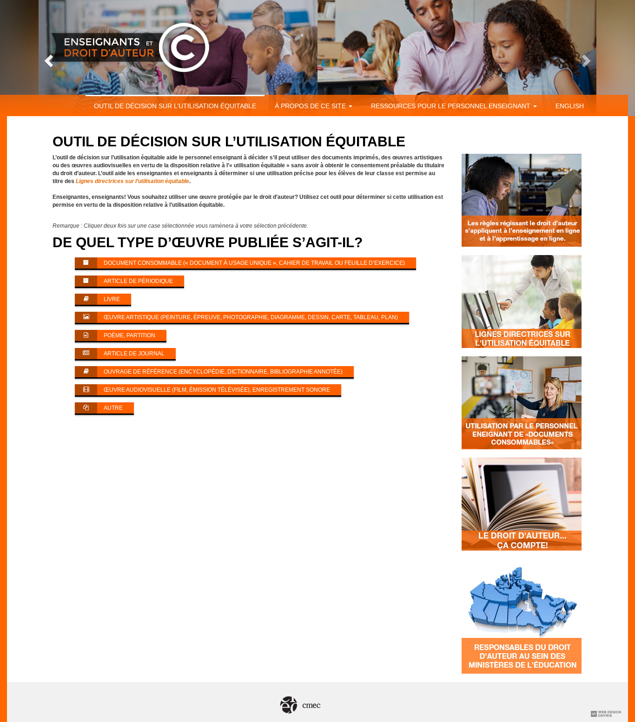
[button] (47, 58)
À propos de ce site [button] (311, 106)
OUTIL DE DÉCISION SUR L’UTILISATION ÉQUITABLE (175, 106)
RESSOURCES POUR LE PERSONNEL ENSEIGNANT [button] (451, 106)
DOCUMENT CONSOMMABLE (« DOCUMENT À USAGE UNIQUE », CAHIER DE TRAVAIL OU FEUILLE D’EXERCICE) (254, 263)
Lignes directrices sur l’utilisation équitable (132, 181)
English (570, 106)
